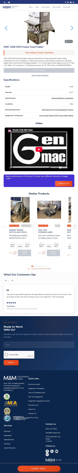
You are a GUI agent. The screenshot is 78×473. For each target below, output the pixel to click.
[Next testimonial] (12, 280)
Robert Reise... (13, 245)
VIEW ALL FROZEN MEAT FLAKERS (41, 269)
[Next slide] (74, 226)
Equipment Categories (36, 388)
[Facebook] (47, 451)
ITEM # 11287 (43, 226)
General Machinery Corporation (62, 98)
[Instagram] (47, 454)
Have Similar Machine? (40, 75)
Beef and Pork (47, 110)
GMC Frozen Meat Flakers (64, 115)
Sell (37, 7)
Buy (31, 7)
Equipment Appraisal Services (39, 401)
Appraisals (8, 435)
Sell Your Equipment (35, 397)
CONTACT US (63, 184)
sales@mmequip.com (53, 433)
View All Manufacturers (36, 393)
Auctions (45, 7)
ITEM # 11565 (14, 226)
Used (57, 226)
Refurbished (26, 226)
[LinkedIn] (52, 451)
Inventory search (34, 384)
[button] (72, 28)
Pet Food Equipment (60, 110)
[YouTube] (56, 451)
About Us (31, 409)
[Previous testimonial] (6, 280)
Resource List (33, 405)
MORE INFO (15, 253)
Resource (7, 431)
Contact (66, 7)
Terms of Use (33, 417)
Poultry (70, 110)
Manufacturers (9, 440)
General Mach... (41, 245)
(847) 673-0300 (51, 429)
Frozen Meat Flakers (46, 115)
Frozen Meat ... (27, 245)
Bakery (20, 246)
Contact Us (32, 413)
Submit (11, 363)
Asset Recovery (10, 448)
